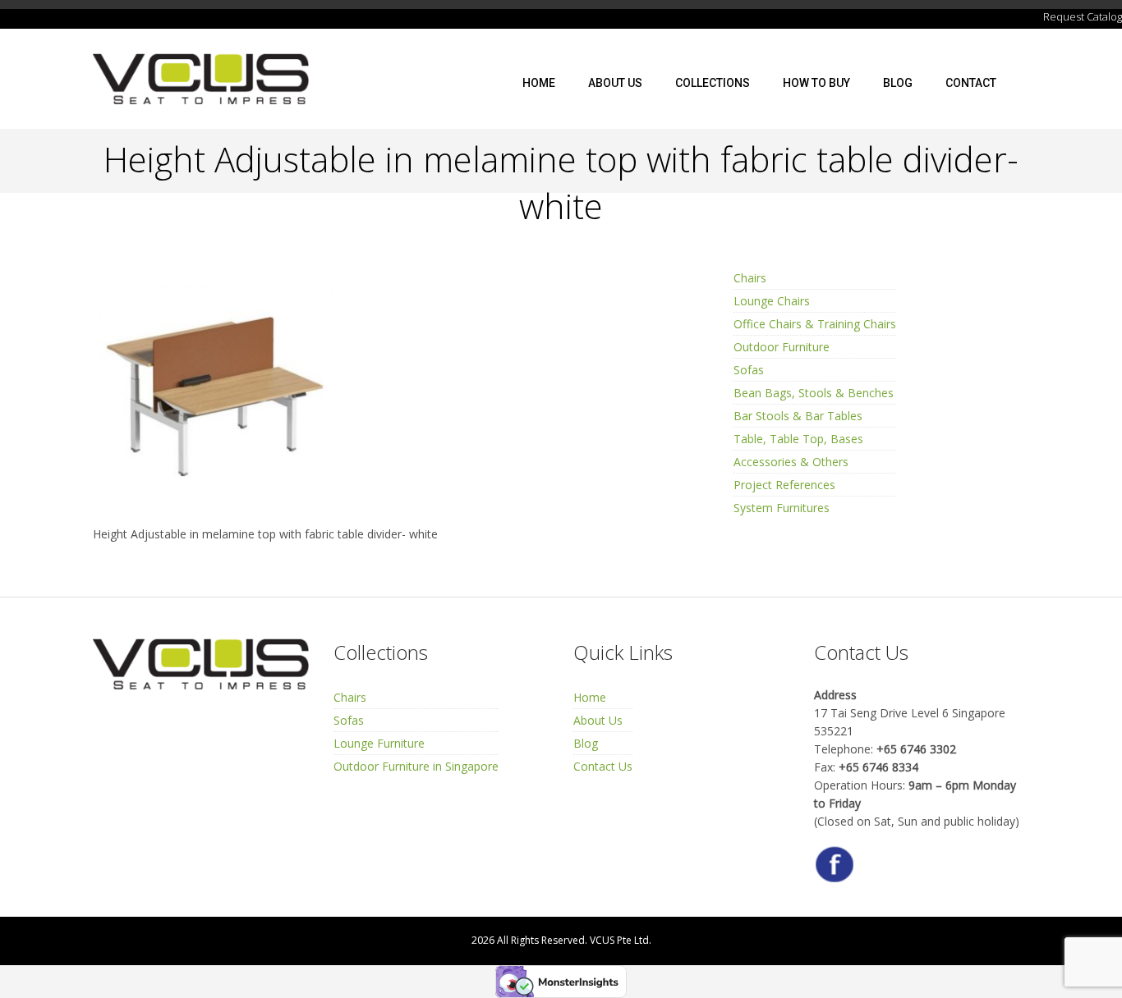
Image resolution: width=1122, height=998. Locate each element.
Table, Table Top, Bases (798, 438)
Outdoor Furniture (781, 347)
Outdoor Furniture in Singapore (416, 766)
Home (538, 82)
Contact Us (602, 766)
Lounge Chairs (771, 301)
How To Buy (816, 82)
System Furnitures (781, 507)
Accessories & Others (790, 461)
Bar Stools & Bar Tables (797, 415)
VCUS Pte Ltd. (620, 940)
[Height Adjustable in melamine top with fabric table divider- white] (216, 390)
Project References (784, 484)
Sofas (748, 370)
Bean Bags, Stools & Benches (813, 393)
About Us (615, 82)
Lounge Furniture (379, 743)
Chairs (749, 278)
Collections (712, 82)
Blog (898, 82)
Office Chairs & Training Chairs (814, 324)
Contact (970, 82)
